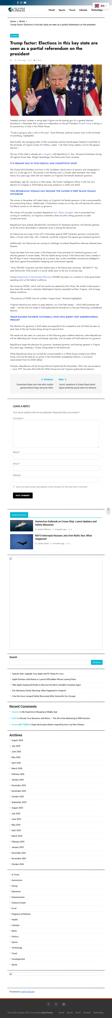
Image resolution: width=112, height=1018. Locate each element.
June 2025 (16, 819)
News (14, 931)
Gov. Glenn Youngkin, (64, 212)
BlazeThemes (47, 1013)
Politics (15, 936)
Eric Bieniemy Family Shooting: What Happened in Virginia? (39, 690)
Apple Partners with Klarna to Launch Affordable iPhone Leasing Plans (44, 679)
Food (14, 908)
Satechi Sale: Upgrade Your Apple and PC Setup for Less (38, 674)
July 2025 (16, 813)
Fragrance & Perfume (21, 914)
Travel (72, 10)
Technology (97, 10)
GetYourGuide (27, 991)
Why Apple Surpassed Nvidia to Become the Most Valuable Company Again (46, 685)
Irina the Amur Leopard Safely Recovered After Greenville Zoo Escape (43, 696)
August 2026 (17, 740)
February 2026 (18, 774)
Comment (18, 418)
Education (16, 891)
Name (16, 452)
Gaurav (15, 712)
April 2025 (16, 830)
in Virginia (46, 154)
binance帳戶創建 (20, 724)
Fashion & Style (19, 903)
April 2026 (16, 763)
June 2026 (16, 751)
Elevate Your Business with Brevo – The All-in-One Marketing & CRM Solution (55, 718)
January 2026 (18, 780)
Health (15, 919)
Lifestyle (83, 10)
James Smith (43, 543)
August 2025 (17, 808)
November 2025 (19, 791)
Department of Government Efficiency (34, 276)
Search (13, 657)
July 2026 (16, 746)
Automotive (17, 880)
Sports (62, 10)
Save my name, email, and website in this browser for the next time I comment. (52, 487)
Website (17, 475)
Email (16, 463)
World (51, 10)
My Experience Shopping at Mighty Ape (39, 712)
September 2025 (19, 802)
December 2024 (19, 853)
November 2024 (19, 858)
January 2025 (18, 847)
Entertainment (18, 897)
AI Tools (15, 874)
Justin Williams (44, 529)
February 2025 (18, 841)
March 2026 (17, 768)
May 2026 (16, 757)
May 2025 (16, 825)
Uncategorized (18, 959)
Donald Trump (84, 123)
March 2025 (17, 836)
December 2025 (19, 785)
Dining (14, 886)
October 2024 (18, 864)
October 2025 (18, 796)
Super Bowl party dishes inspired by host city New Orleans (57, 724)
